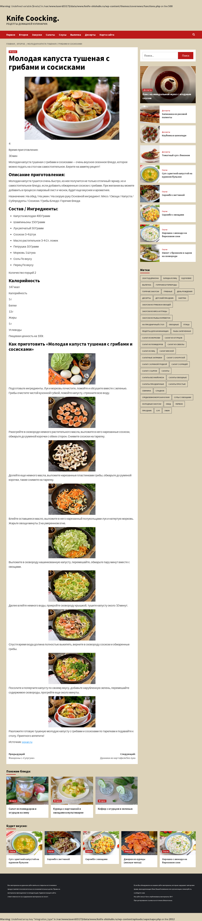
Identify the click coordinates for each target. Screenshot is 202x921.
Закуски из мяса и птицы (154, 311)
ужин (167, 411)
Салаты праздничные (153, 384)
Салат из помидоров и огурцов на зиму (22, 810)
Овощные (174, 324)
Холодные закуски (151, 404)
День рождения (184, 291)
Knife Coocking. (32, 18)
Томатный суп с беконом (176, 155)
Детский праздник (164, 298)
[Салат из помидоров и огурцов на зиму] (27, 791)
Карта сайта (107, 34)
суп (158, 411)
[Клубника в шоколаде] (150, 134)
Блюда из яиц (170, 278)
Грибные (168, 291)
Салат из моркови (151, 338)
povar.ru (27, 742)
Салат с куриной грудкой (154, 364)
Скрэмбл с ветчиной (173, 194)
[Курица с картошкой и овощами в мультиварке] (72, 791)
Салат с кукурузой (176, 358)
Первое (10, 34)
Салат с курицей (180, 364)
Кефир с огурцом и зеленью (115, 809)
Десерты (90, 34)
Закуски (37, 34)
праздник (147, 411)
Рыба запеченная (182, 331)
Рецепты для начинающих (155, 331)
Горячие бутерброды (166, 285)
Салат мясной (167, 351)
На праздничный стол (153, 324)
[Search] (194, 34)
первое (179, 404)
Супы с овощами (182, 397)
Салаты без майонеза (153, 377)
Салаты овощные (178, 377)
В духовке (186, 278)
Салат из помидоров (152, 344)
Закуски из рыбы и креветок (156, 318)
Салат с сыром (149, 371)
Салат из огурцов (173, 338)
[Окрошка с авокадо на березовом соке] (150, 233)
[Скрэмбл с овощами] (150, 213)
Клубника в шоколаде (174, 135)
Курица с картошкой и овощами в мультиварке (68, 810)
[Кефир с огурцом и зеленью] (116, 791)
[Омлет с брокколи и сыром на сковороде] (150, 253)
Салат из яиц (148, 351)
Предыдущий (22, 756)
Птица (186, 324)
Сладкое (160, 391)
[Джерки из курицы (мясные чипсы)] (139, 843)
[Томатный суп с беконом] (150, 154)
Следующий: (117, 756)
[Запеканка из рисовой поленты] (150, 114)
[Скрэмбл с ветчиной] (150, 193)
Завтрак (182, 298)
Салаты (50, 34)
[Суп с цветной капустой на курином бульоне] (150, 174)
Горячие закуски (150, 291)
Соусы (62, 34)
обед (168, 404)
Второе (23, 34)
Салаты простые (177, 384)
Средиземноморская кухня (155, 397)
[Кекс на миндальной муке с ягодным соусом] (168, 84)
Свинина (146, 391)
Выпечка (75, 34)
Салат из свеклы (176, 344)
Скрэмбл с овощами (173, 214)
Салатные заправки (152, 358)
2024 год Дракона (150, 278)
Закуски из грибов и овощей (156, 305)
